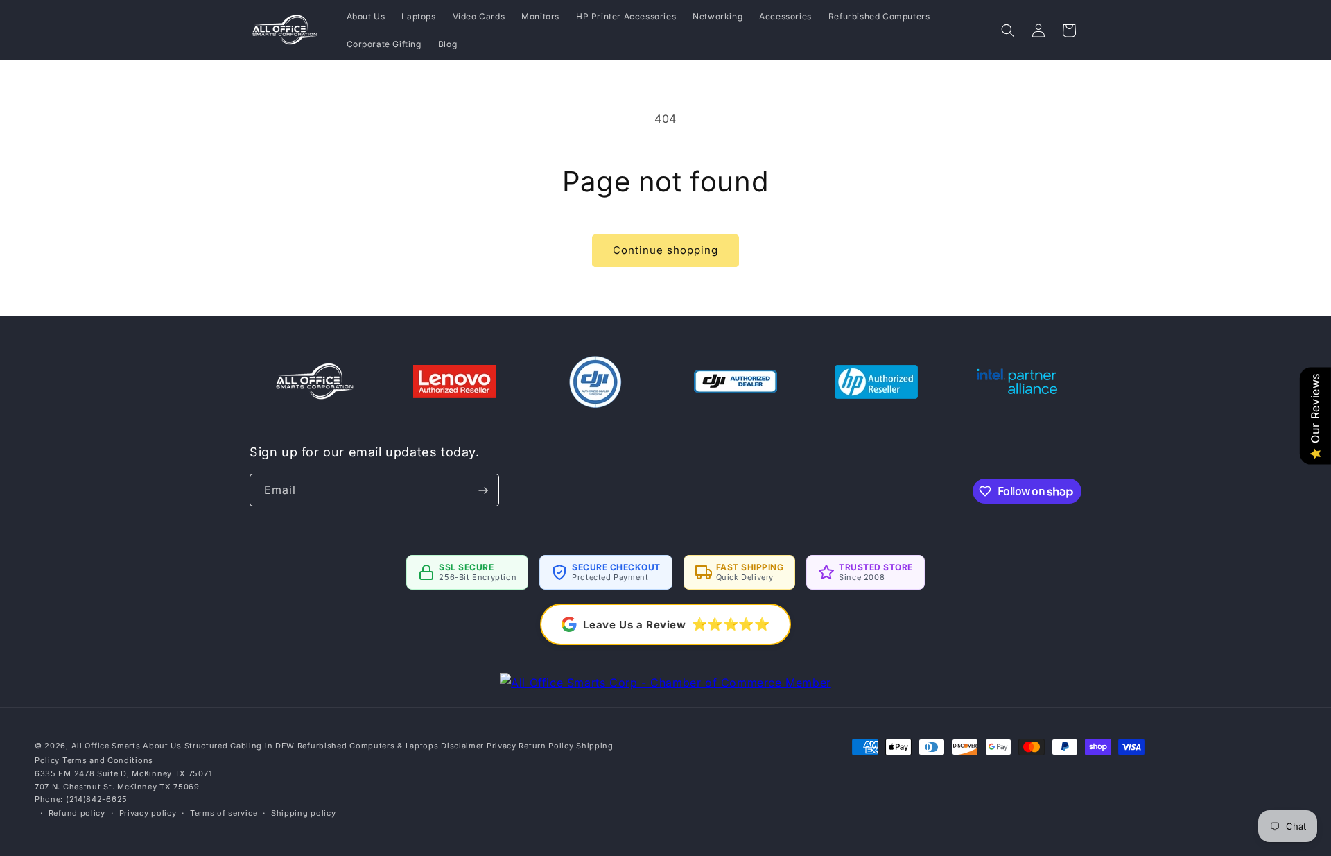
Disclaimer (462, 746)
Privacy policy (148, 813)
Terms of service (223, 813)
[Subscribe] (483, 490)
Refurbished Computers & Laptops (368, 746)
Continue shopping (665, 250)
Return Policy (546, 746)
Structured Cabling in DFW (239, 746)
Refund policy (77, 813)
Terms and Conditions (107, 760)
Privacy (501, 746)
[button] (1008, 30)
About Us (162, 746)
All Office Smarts (106, 746)
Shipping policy (303, 813)
